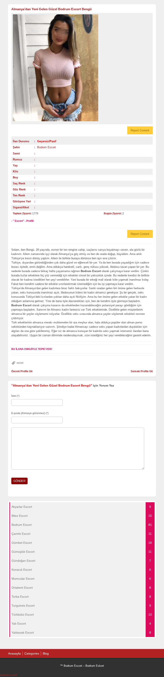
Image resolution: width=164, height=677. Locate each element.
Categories (31, 653)
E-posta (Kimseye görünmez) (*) (29, 413)
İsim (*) (15, 395)
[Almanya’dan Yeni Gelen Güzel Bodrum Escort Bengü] (82, 67)
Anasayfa (14, 653)
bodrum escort (8, 675)
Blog (46, 653)
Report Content (140, 130)
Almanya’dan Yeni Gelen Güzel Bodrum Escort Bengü (51, 9)
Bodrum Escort (46, 147)
